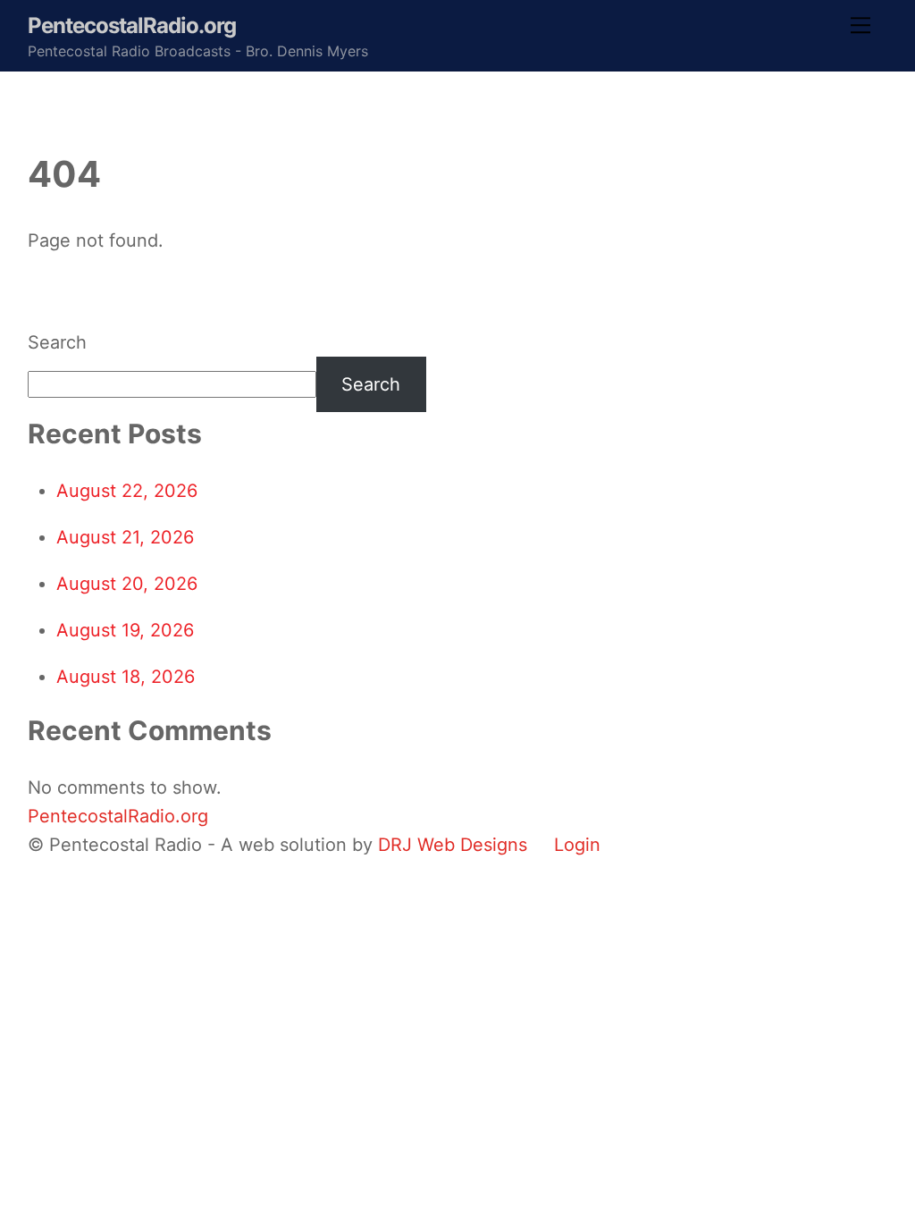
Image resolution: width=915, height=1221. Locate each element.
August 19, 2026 (125, 630)
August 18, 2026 (125, 676)
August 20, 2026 (126, 583)
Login (577, 844)
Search (57, 342)
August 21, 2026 (125, 537)
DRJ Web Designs (452, 844)
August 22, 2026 (126, 490)
